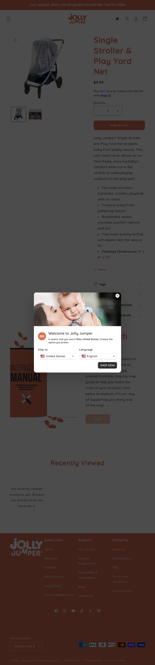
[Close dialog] (117, 296)
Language (86, 349)
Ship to (43, 349)
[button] (57, 356)
